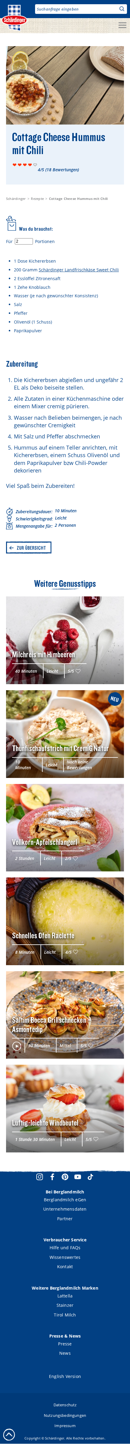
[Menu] (122, 25)
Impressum (65, 1425)
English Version (65, 1376)
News (65, 1353)
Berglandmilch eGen (65, 1199)
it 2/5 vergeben (19, 165)
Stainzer (65, 1305)
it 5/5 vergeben (35, 165)
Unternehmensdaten (64, 1209)
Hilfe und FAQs (65, 1247)
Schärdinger (16, 199)
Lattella (65, 1296)
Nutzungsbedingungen (65, 1415)
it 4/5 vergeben (30, 165)
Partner (65, 1218)
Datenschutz (65, 1405)
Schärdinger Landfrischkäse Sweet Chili (79, 270)
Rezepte (37, 199)
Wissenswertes (65, 1257)
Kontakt (65, 1266)
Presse (65, 1344)
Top (9, 1435)
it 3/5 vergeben (25, 165)
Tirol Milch (65, 1315)
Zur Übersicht (31, 548)
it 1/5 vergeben (14, 165)
